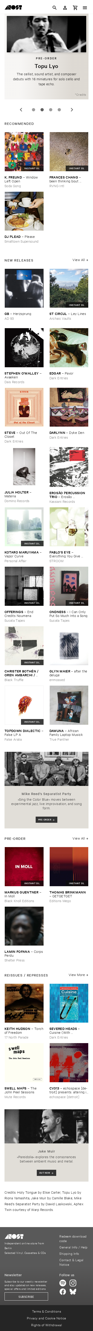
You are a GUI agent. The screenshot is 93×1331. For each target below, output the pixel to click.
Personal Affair (15, 561)
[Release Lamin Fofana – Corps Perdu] (24, 926)
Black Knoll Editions (19, 900)
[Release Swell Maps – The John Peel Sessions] (24, 1062)
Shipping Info (69, 1253)
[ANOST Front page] (14, 8)
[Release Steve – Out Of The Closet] (24, 407)
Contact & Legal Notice (71, 1262)
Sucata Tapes (15, 620)
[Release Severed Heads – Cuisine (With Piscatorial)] (69, 1003)
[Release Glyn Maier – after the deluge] (69, 646)
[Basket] (75, 7)
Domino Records (17, 500)
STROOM (56, 561)
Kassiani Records (62, 501)
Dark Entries (58, 378)
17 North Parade (16, 1037)
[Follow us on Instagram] (73, 1283)
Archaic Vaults (60, 318)
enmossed (57, 679)
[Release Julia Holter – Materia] (24, 466)
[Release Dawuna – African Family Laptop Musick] (69, 705)
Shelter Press (15, 960)
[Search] (54, 7)
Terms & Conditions (46, 1311)
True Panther (59, 739)
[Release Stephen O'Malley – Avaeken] (24, 347)
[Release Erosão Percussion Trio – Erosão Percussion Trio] (69, 467)
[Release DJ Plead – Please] (24, 211)
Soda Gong (13, 186)
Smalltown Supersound (22, 241)
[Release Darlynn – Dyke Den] (69, 407)
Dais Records (14, 382)
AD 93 (9, 318)
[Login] (65, 7)
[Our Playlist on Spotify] (62, 1283)
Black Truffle (14, 679)
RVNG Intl (56, 186)
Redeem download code (72, 1238)
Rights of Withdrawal (46, 1325)
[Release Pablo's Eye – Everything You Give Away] (69, 527)
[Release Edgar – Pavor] (69, 347)
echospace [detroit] (64, 1096)
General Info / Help (73, 1247)
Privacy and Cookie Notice (46, 1318)
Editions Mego (60, 900)
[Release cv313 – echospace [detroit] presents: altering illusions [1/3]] (69, 1062)
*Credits (80, 94)
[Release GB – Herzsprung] (24, 288)
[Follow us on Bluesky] (73, 1291)
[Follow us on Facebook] (62, 1291)
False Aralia (13, 739)
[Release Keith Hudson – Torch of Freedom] (24, 1003)
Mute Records (15, 1096)
